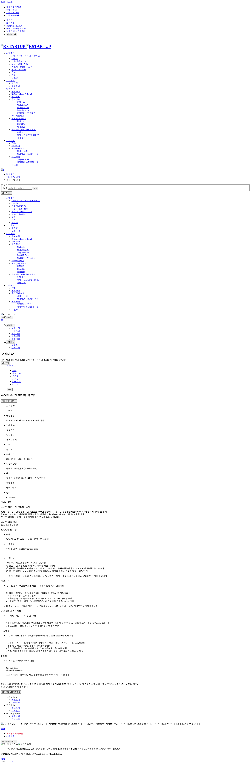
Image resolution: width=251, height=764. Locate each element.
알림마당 (10, 233)
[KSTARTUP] (26, 46)
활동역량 (21, 124)
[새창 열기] (2, 169)
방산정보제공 (18, 116)
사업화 (15, 58)
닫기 (10, 389)
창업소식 (21, 102)
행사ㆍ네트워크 (19, 69)
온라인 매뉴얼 (18, 148)
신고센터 (16, 157)
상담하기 (16, 146)
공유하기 (5, 363)
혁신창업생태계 (19, 118)
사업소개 (10, 198)
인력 (14, 75)
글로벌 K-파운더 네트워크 (24, 129)
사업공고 (10, 225)
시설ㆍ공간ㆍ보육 (20, 64)
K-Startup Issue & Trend (22, 94)
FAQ (14, 143)
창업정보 (16, 99)
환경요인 (21, 121)
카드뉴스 (16, 96)
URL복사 (11, 366)
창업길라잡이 (23, 105)
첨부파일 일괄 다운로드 (11, 692)
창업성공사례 (23, 107)
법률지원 (16, 336)
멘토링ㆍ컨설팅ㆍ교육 (22, 67)
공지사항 (16, 91)
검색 (5, 188)
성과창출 (21, 127)
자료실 (15, 165)
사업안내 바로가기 (9, 401)
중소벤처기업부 (13, 7)
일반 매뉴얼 (22, 151)
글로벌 (15, 78)
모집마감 (16, 86)
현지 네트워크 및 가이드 (28, 135)
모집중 (15, 83)
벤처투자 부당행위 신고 (28, 162)
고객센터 (10, 285)
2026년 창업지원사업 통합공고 (26, 56)
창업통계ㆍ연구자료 (26, 113)
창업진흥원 (11, 10)
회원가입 (10, 23)
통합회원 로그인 (14, 26)
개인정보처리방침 (14, 733)
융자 (14, 72)
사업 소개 (21, 132)
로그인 (9, 20)
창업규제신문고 (24, 159)
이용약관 (10, 736)
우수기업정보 (23, 110)
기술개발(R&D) (19, 61)
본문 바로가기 (7, 2)
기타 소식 (21, 138)
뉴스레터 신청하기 (9, 741)
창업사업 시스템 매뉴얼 (28, 154)
